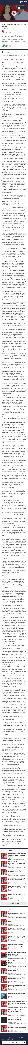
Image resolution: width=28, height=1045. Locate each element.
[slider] (8, 1042)
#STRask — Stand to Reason (8, 1039)
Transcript (23, 7)
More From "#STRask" (14, 903)
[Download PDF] (25, 52)
